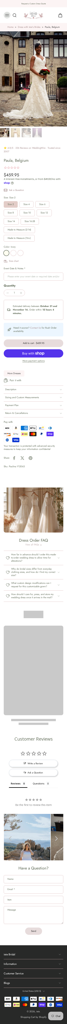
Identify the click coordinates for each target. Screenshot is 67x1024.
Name (10, 879)
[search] (14, 15)
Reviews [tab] (15, 783)
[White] (13, 253)
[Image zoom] (33, 79)
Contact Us (35, 328)
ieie (38, 1011)
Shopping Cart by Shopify (33, 1017)
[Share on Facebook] (14, 458)
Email (11, 889)
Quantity (9, 285)
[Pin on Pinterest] (30, 458)
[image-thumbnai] (4, 132)
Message (11, 909)
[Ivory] (6, 253)
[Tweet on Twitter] (22, 458)
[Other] (20, 253)
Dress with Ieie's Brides (29, 27)
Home (10, 27)
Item (9, 899)
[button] (33, 343)
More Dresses (14, 373)
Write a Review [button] (35, 763)
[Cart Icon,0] (59, 15)
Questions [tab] (38, 783)
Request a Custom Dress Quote (33, 3)
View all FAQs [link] (32, 544)
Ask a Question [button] (35, 772)
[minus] (7, 293)
